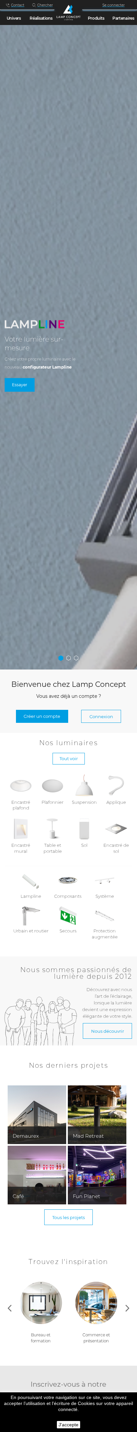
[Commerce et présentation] (41, 1306)
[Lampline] (31, 880)
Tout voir (69, 758)
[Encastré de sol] (116, 828)
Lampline (31, 896)
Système (104, 896)
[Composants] (68, 880)
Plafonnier (53, 802)
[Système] (104, 880)
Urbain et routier (31, 930)
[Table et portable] (53, 828)
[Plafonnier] (53, 785)
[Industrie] (96, 1306)
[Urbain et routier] (31, 915)
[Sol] (84, 828)
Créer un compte (42, 716)
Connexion (101, 716)
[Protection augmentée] (104, 915)
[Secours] (68, 915)
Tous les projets (68, 1217)
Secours (68, 930)
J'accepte (68, 1424)
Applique (116, 802)
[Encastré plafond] (21, 785)
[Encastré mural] (21, 828)
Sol (84, 845)
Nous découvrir (107, 1031)
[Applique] (116, 785)
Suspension (84, 802)
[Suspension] (84, 785)
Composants (67, 896)
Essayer (19, 385)
